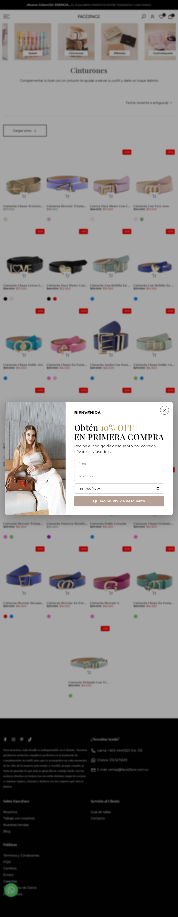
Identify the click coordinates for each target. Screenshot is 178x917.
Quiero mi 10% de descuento (119, 501)
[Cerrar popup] (164, 410)
